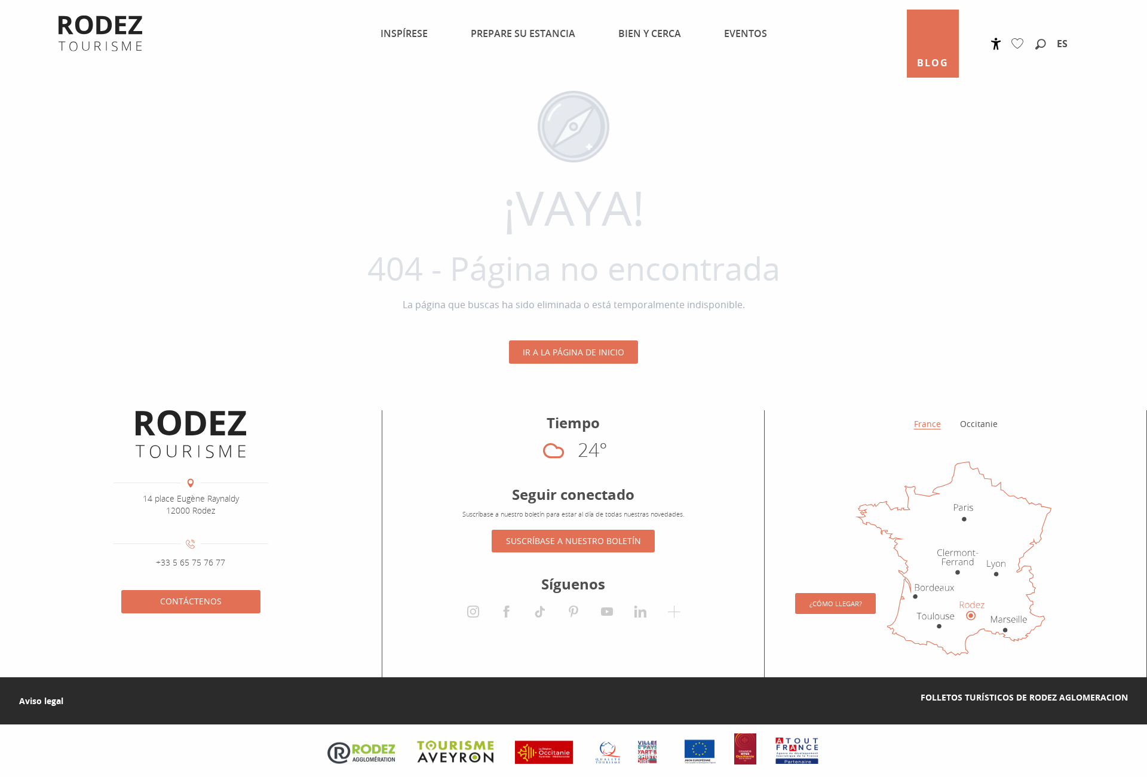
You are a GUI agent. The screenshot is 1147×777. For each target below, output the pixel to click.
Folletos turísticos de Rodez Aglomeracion (1024, 697)
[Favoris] (1020, 44)
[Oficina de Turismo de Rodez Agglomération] (191, 434)
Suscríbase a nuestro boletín (573, 540)
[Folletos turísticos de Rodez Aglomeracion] (901, 697)
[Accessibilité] (996, 43)
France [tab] (927, 423)
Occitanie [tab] (979, 423)
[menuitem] (397, 33)
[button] (1041, 45)
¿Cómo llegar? (835, 603)
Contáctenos (191, 601)
